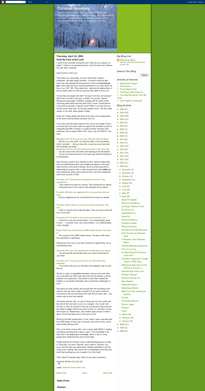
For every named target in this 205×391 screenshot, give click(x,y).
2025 (122, 113)
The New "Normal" (129, 275)
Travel (124, 311)
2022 (122, 123)
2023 (122, 119)
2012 (122, 156)
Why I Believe (127, 281)
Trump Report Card (128, 89)
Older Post (107, 373)
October (126, 176)
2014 (122, 149)
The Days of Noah (129, 223)
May (124, 193)
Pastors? (125, 308)
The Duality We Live (130, 301)
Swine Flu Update (129, 200)
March (125, 314)
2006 (122, 331)
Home (84, 373)
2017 (122, 139)
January (126, 321)
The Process (125, 86)
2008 (122, 324)
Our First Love (127, 210)
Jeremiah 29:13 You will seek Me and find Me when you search (83, 251)
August (125, 183)
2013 (122, 153)
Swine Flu (125, 216)
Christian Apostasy (73, 8)
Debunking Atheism (129, 288)
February (126, 318)
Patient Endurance (129, 285)
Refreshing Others (128, 60)
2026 (122, 109)
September (127, 180)
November (127, 173)
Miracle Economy (129, 226)
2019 (122, 133)
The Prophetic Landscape (131, 101)
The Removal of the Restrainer (134, 230)
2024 (122, 116)
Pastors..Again (127, 304)
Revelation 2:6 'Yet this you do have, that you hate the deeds (82, 139)
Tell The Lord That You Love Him (132, 62)
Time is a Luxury (128, 249)
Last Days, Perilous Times (132, 206)
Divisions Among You (130, 278)
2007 (122, 328)
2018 (122, 136)
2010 (122, 163)
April (124, 196)
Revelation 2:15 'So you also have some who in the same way (82, 149)
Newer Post (61, 373)
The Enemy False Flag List (131, 92)
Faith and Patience (129, 220)
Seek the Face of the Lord (74, 367)
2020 (122, 129)
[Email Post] (84, 363)
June (124, 190)
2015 (122, 146)
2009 (122, 166)
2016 (122, 143)
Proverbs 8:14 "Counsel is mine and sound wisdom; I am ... (82, 218)
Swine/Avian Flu (128, 213)
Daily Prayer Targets (128, 83)
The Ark (124, 298)
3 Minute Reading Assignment (134, 246)
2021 (122, 126)
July (124, 186)
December (126, 170)
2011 (122, 159)
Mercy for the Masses (130, 203)
